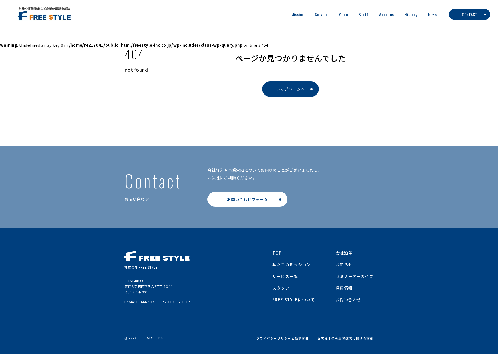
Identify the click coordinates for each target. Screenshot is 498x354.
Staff (363, 14)
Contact (469, 14)
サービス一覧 (285, 276)
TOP (277, 253)
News (432, 14)
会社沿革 (344, 253)
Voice (343, 14)
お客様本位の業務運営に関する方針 (345, 338)
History (411, 14)
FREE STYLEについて (293, 299)
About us (386, 14)
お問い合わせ (348, 299)
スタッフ (280, 288)
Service (321, 14)
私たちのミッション (291, 264)
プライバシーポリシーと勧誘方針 (282, 338)
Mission (297, 14)
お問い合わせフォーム (247, 199)
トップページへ (290, 89)
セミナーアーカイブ (355, 276)
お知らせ (344, 264)
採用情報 (344, 288)
